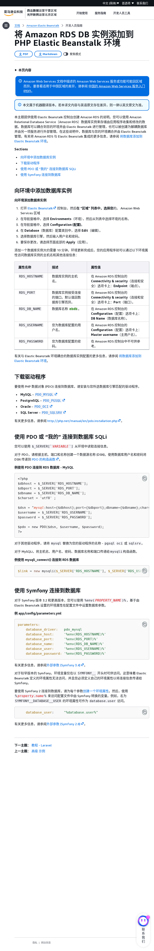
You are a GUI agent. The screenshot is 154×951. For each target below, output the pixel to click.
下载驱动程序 (30, 163)
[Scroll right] (133, 13)
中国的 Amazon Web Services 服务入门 (116, 86)
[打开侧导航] (6, 25)
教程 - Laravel (41, 745)
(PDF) (27, 91)
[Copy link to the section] (11, 191)
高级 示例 (38, 751)
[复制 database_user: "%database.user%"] (144, 712)
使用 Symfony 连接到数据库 (40, 175)
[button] (23, 70)
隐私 (34, 942)
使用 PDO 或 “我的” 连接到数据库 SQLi (48, 169)
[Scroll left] (73, 13)
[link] (74, 25)
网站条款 (46, 942)
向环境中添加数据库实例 (38, 157)
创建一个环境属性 (96, 691)
